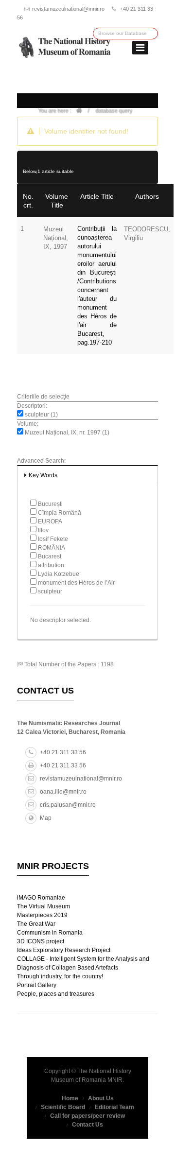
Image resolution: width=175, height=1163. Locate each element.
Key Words (43, 475)
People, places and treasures (55, 993)
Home (70, 1098)
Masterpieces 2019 (42, 915)
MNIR (114, 1079)
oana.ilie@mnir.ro (63, 791)
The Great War (36, 923)
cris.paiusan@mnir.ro (68, 804)
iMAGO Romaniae (41, 897)
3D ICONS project (40, 941)
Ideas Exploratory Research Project (63, 950)
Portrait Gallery (36, 985)
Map (46, 818)
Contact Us (87, 1124)
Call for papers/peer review (87, 1115)
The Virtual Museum (43, 906)
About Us (101, 1098)
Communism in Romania (50, 932)
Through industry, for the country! (60, 976)
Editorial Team (114, 1107)
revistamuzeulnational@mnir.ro (68, 9)
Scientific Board (63, 1107)
